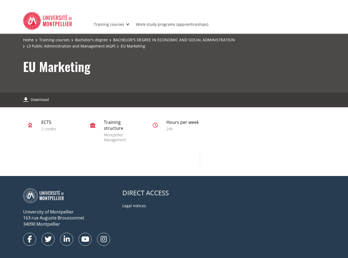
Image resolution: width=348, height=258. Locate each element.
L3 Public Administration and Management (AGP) (71, 46)
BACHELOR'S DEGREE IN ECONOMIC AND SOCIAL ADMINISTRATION (174, 39)
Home (28, 39)
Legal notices (134, 205)
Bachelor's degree (91, 39)
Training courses (109, 24)
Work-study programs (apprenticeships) (172, 24)
